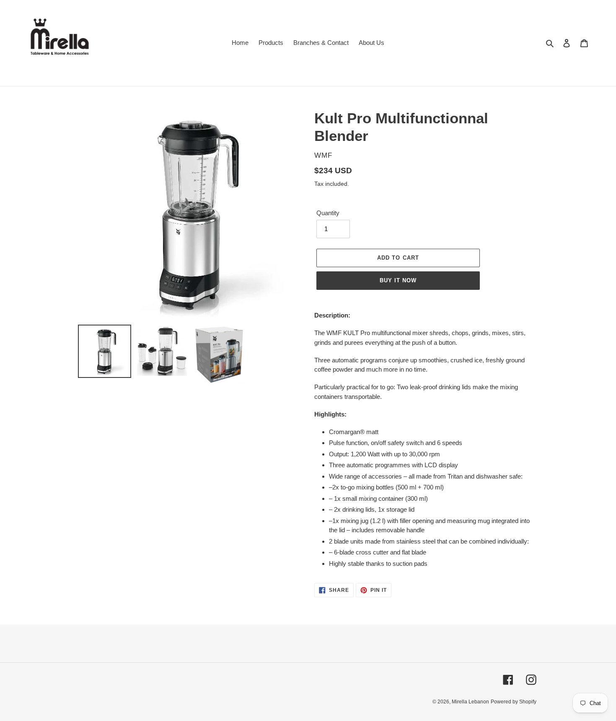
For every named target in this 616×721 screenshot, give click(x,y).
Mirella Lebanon (470, 702)
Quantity (327, 212)
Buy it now (398, 280)
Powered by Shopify (513, 702)
